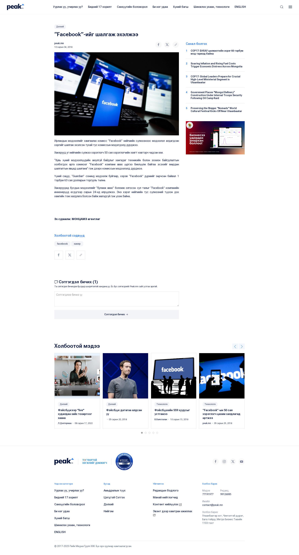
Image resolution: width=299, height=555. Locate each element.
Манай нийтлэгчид (165, 497)
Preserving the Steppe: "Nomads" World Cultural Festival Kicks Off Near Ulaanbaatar (216, 110)
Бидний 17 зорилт (100, 6)
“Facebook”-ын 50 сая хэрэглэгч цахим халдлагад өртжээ (221, 414)
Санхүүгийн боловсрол (132, 6)
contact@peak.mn (212, 505)
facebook (62, 243)
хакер (77, 243)
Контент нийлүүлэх (166, 504)
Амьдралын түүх (114, 490)
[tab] (142, 433)
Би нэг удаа (160, 6)
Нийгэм (109, 511)
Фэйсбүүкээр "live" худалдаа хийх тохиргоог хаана (75, 414)
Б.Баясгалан (161, 419)
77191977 (207, 494)
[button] (281, 7)
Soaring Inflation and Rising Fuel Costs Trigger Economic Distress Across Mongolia (216, 65)
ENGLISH (240, 6)
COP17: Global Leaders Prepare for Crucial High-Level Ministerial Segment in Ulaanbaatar (215, 79)
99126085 (225, 494)
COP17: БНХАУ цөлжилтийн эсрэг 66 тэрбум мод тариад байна (217, 52)
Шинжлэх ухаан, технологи (211, 6)
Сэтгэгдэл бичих (114, 314)
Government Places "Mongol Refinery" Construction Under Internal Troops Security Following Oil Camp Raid (216, 95)
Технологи (161, 404)
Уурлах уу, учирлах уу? (68, 6)
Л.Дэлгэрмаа (65, 423)
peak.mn (59, 43)
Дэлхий (60, 26)
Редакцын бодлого (166, 490)
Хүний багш (180, 6)
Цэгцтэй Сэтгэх (114, 497)
